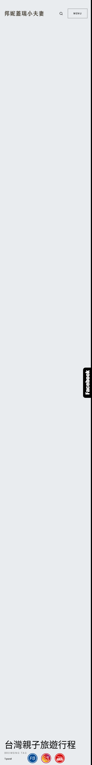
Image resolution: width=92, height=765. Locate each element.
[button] (61, 13)
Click (87, 383)
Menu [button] (77, 13)
